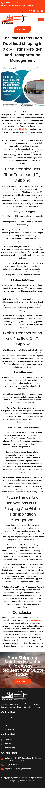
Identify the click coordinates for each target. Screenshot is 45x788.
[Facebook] (30, 10)
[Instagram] (38, 10)
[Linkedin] (42, 10)
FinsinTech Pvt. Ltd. (27, 781)
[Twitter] (34, 10)
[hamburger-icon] (41, 19)
